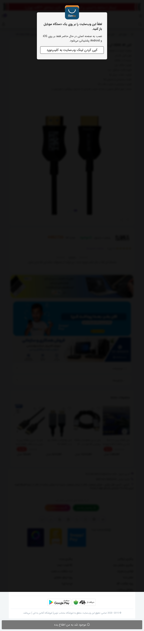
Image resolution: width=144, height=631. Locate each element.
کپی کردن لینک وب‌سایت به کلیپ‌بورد (72, 50)
